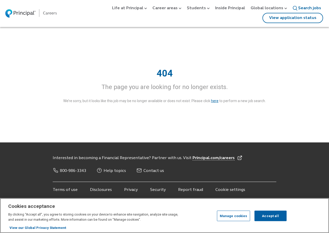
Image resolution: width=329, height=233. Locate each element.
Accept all (270, 216)
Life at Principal (127, 8)
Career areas (165, 8)
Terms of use (65, 190)
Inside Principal (230, 8)
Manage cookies (233, 216)
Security (158, 190)
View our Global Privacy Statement (38, 228)
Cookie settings (230, 190)
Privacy (131, 190)
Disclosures (101, 190)
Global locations (267, 8)
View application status (292, 18)
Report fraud (190, 190)
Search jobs (309, 8)
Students (196, 8)
